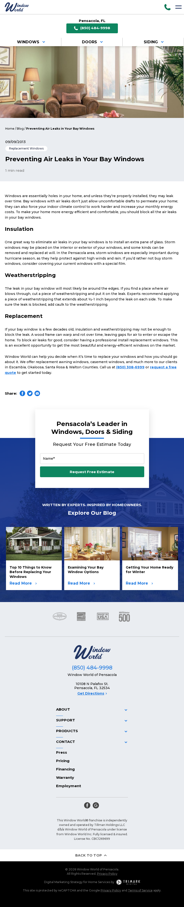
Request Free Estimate (92, 472)
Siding (151, 42)
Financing (65, 769)
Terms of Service (140, 890)
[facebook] (87, 805)
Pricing (62, 760)
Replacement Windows (26, 148)
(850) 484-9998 (95, 28)
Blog (20, 128)
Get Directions (90, 693)
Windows (28, 42)
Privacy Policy (107, 873)
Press (61, 752)
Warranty (65, 777)
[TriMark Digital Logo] (128, 882)
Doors (89, 42)
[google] (96, 805)
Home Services (99, 882)
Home (9, 128)
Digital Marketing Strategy (63, 882)
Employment (68, 786)
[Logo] (17, 6)
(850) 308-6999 (130, 367)
